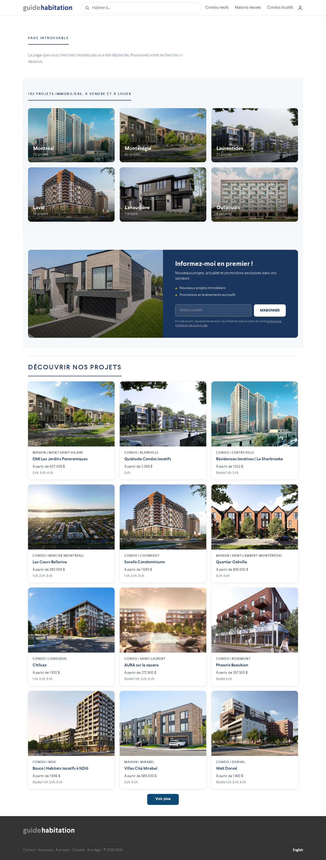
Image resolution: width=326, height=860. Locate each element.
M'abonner (270, 310)
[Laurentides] (254, 135)
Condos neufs (217, 8)
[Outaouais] (254, 194)
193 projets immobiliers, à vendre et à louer (79, 94)
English (298, 850)
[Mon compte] (300, 8)
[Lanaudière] (163, 194)
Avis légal (94, 850)
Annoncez (45, 850)
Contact (29, 850)
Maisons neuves (248, 8)
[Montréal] (71, 135)
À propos (63, 850)
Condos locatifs (280, 8)
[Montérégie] (163, 135)
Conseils (78, 850)
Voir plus (163, 799)
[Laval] (71, 194)
